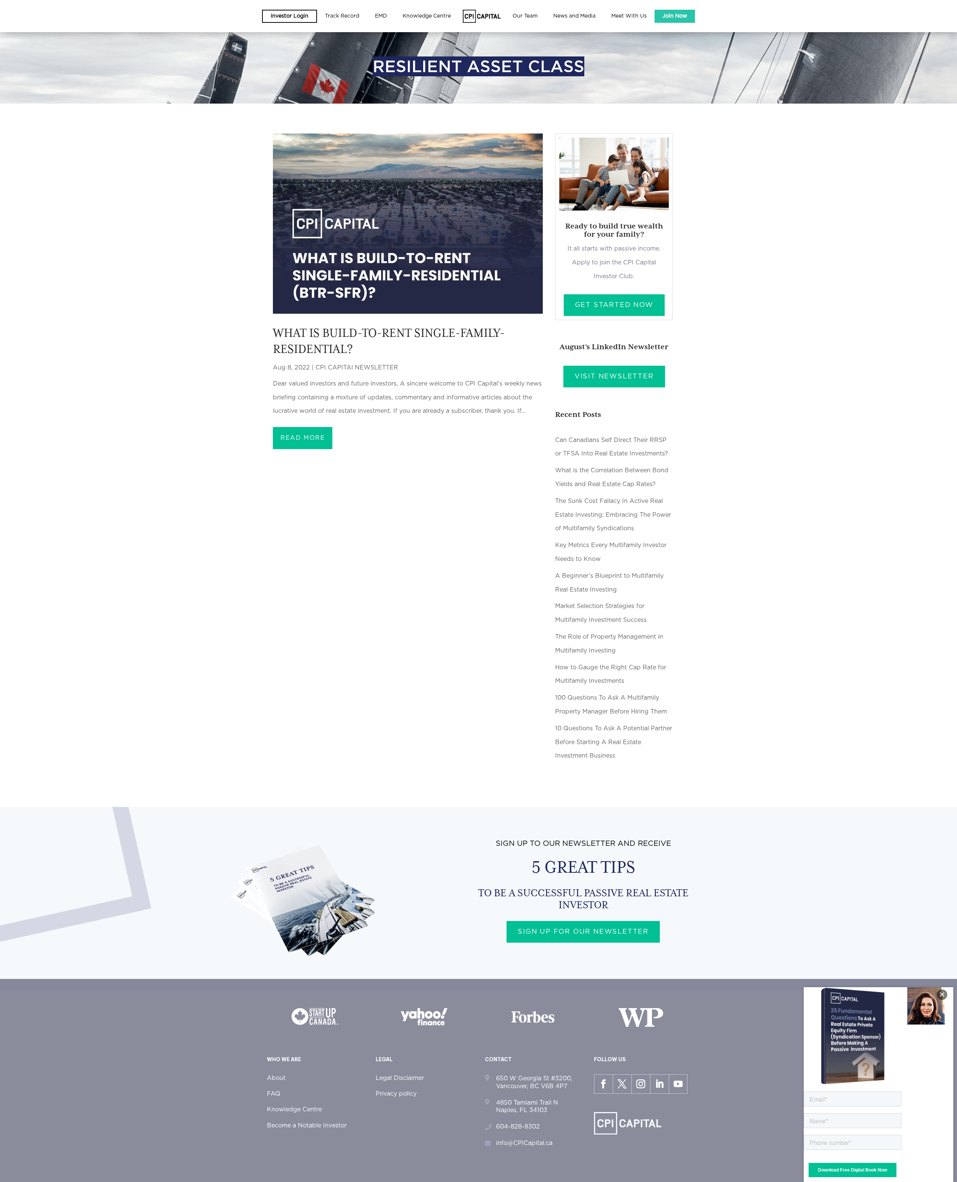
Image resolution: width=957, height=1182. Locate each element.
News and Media (574, 16)
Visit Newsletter (614, 376)
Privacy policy (396, 1094)
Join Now (674, 16)
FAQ (273, 1094)
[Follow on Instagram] (640, 1084)
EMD (381, 16)
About (276, 1078)
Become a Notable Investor (307, 1126)
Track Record (342, 16)
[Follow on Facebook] (603, 1084)
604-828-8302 (518, 1127)
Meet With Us (629, 16)
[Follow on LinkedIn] (659, 1084)
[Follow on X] (622, 1084)
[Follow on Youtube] (678, 1084)
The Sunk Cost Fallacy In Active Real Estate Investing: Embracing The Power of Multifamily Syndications (613, 515)
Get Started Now (614, 305)
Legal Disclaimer (400, 1078)
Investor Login (289, 16)
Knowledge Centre (294, 1109)
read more (302, 438)
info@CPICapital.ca (524, 1143)
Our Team (525, 16)
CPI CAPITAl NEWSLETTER (357, 368)
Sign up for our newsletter (583, 931)
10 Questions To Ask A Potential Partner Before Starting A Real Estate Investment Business (613, 742)
